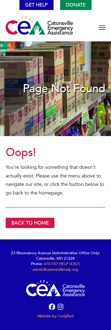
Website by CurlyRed (55, 316)
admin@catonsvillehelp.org (55, 269)
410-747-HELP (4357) (62, 263)
